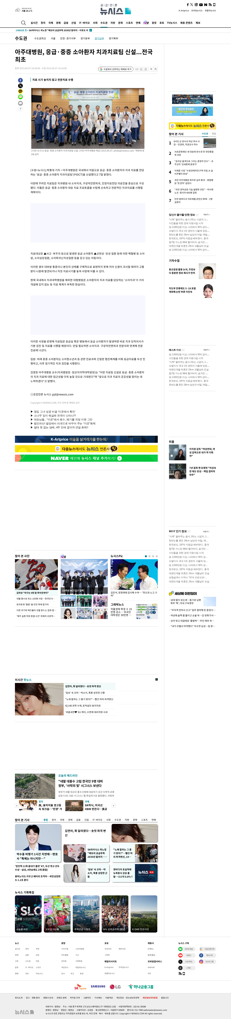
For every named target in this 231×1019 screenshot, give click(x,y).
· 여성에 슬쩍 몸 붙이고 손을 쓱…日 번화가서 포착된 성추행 (192, 615)
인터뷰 (63, 961)
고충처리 (87, 997)
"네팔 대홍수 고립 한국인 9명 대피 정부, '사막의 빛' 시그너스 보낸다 (80, 783)
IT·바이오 (84, 23)
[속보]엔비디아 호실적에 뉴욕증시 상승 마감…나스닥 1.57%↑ (51, 30)
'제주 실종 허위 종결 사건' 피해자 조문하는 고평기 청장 (37, 616)
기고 (77, 954)
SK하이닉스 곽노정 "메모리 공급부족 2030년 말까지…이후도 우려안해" (97, 853)
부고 (72, 973)
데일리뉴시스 (80, 967)
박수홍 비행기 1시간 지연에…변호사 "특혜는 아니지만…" (37, 856)
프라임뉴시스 (197, 10)
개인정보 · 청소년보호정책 (127, 997)
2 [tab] (149, 556)
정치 (43, 23)
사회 (95, 23)
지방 (112, 23)
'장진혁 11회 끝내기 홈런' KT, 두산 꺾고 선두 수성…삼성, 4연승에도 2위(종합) (37, 867)
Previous (17, 806)
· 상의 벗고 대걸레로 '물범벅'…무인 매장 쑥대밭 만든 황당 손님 (192, 620)
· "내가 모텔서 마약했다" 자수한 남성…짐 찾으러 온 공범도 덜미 (192, 626)
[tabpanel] (134, 579)
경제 (58, 23)
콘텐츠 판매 (61, 997)
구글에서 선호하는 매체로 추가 (117, 69)
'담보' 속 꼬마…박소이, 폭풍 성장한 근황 (85, 692)
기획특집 (78, 961)
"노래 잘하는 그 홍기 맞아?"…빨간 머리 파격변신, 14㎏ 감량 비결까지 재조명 (122, 853)
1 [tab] (146, 556)
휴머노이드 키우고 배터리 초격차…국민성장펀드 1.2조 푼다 (37, 878)
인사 (63, 973)
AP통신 (151, 948)
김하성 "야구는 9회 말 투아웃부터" (32, 592)
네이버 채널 (189, 949)
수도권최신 (40, 38)
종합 (46, 820)
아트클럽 (64, 954)
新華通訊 (151, 954)
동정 (81, 973)
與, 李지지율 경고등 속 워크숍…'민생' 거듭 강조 (50, 809)
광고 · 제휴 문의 (33, 997)
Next (114, 806)
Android (151, 967)
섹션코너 (64, 967)
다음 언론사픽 (209, 949)
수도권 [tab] (205, 133)
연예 (138, 23)
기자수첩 (174, 260)
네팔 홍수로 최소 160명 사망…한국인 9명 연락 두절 (37, 598)
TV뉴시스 (172, 23)
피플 (171, 442)
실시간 (34, 23)
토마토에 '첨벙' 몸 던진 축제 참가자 (32, 604)
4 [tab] (157, 556)
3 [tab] (153, 556)
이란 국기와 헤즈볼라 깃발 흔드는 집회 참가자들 (37, 610)
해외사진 (122, 948)
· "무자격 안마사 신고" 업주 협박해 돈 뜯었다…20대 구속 (192, 610)
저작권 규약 (75, 997)
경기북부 (113, 38)
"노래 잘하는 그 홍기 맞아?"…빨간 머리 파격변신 (89, 699)
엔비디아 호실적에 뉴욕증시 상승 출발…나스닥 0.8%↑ (123, 873)
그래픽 (107, 954)
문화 (120, 23)
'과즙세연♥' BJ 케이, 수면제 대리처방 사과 (86, 712)
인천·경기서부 (68, 38)
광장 (154, 23)
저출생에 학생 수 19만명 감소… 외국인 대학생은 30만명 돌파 (121, 613)
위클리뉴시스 (210, 10)
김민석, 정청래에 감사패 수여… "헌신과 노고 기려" (134, 594)
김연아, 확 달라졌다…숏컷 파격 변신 (83, 686)
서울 (53, 38)
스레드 (188, 967)
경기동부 (85, 38)
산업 (73, 23)
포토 (162, 23)
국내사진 (107, 948)
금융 (66, 23)
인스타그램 (209, 961)
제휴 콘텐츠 (186, 23)
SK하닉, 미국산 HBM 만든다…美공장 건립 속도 (96, 809)
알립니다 (165, 997)
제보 (198, 23)
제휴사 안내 (48, 997)
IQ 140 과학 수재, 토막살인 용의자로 (83, 705)
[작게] (151, 69)
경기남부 (99, 38)
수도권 (103, 23)
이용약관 (109, 997)
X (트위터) (188, 961)
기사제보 (98, 997)
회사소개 (18, 997)
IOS (149, 973)
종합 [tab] (214, 133)
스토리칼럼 (79, 948)
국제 (50, 23)
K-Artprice (184, 10)
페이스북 (209, 955)
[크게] (155, 69)
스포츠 (129, 23)
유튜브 (188, 955)
